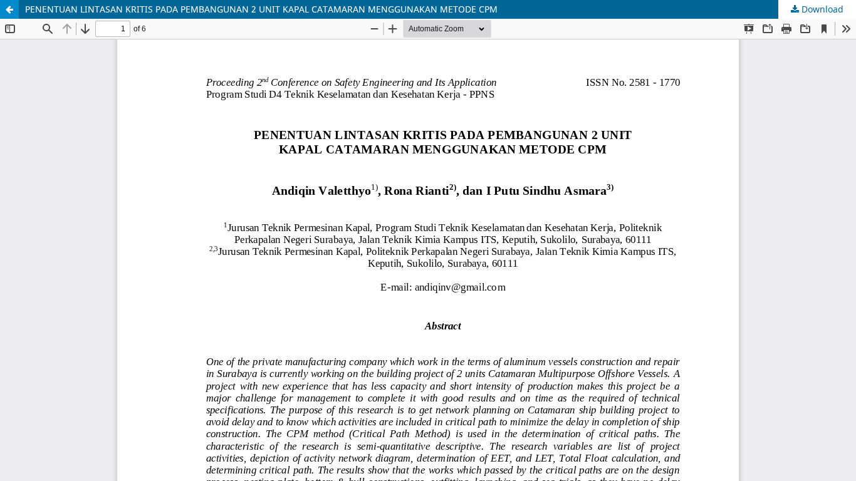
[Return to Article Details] (9, 9)
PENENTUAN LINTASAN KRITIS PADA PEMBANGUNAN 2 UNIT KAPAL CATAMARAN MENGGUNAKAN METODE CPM (261, 9)
